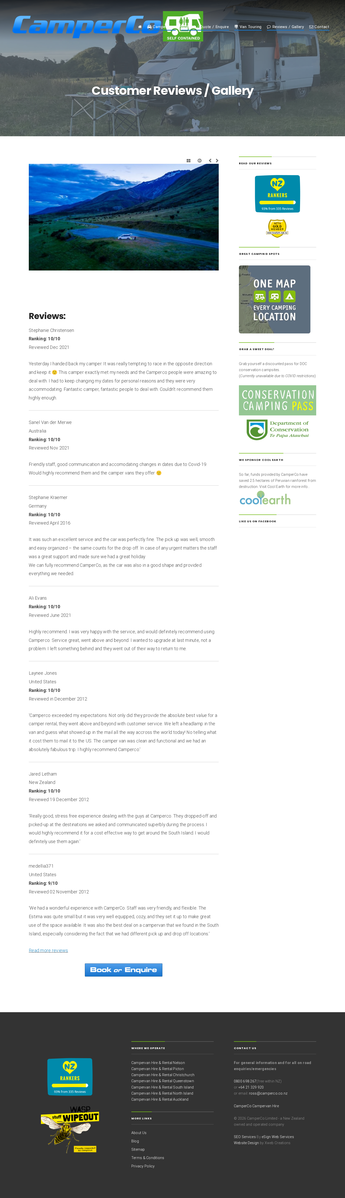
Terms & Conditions (147, 1158)
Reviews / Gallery (287, 27)
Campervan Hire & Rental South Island (162, 1087)
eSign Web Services (278, 1137)
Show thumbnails (188, 161)
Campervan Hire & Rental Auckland (159, 1099)
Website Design (246, 1143)
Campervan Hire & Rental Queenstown (162, 1081)
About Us (138, 1133)
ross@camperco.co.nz (268, 1093)
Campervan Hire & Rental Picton (157, 1069)
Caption (200, 161)
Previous (211, 161)
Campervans (164, 27)
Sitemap (138, 1149)
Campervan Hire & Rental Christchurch (162, 1075)
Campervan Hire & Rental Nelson (158, 1063)
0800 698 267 (245, 1081)
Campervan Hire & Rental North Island (162, 1093)
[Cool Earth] (265, 497)
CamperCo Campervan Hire (256, 1106)
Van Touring (250, 27)
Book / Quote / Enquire (207, 27)
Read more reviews (48, 950)
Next (216, 161)
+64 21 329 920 (251, 1087)
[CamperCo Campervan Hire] (140, 28)
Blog (135, 1141)
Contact (321, 27)
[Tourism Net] (277, 228)
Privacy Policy (143, 1166)
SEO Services (245, 1137)
